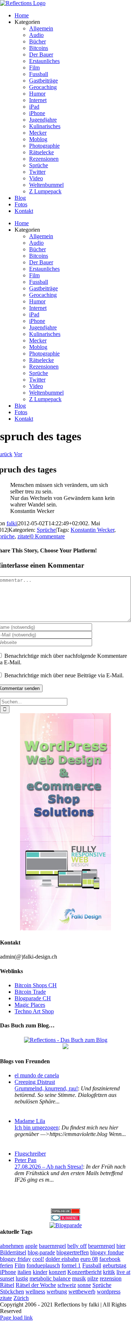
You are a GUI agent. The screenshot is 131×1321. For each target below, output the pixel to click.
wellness (35, 1291)
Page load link (16, 1317)
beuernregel (101, 1246)
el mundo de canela (37, 1075)
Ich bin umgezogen (37, 1127)
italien (24, 1272)
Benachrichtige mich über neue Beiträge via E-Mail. (64, 675)
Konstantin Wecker (92, 530)
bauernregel (52, 1246)
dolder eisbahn (62, 1259)
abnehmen (12, 1246)
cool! (38, 1259)
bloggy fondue (107, 1252)
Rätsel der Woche (36, 1285)
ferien (6, 1265)
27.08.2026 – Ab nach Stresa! (49, 1167)
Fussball (91, 1265)
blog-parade (41, 1252)
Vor (18, 454)
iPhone (8, 1272)
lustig (22, 1278)
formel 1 (71, 1265)
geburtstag (114, 1265)
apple (31, 1246)
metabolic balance (50, 1278)
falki (12, 523)
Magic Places (30, 1005)
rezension (111, 1278)
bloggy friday (15, 1259)
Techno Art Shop (34, 1011)
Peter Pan (25, 1160)
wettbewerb (81, 1291)
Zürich (21, 1298)
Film (20, 1265)
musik (79, 1278)
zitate (23, 536)
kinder (40, 1272)
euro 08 (89, 1259)
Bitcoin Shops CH (36, 985)
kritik (109, 1272)
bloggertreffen (72, 1252)
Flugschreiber (30, 1153)
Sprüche (46, 530)
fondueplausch (43, 1265)
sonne (84, 1285)
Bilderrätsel (13, 1252)
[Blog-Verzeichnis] (65, 1219)
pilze (92, 1278)
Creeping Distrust (35, 1082)
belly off (77, 1246)
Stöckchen (12, 1291)
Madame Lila (30, 1121)
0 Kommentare (48, 536)
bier (120, 1246)
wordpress (108, 1291)
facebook (109, 1259)
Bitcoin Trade (30, 992)
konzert (57, 1272)
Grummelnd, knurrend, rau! (46, 1088)
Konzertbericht (84, 1272)
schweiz (66, 1285)
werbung (57, 1291)
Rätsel (7, 1285)
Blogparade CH (33, 998)
